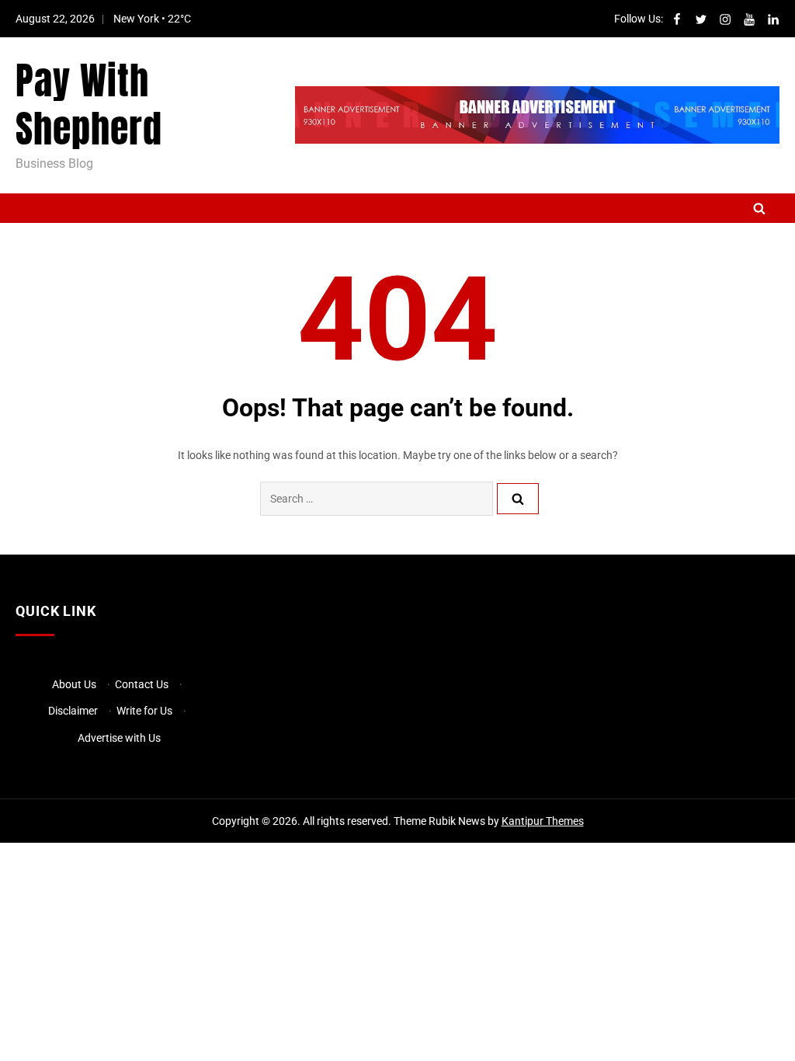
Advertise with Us (119, 738)
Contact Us (141, 684)
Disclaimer (73, 710)
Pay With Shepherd (89, 105)
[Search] (518, 498)
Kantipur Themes (543, 821)
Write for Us (144, 710)
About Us (74, 684)
